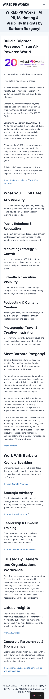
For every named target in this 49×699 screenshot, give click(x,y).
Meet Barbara (10, 446)
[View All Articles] (12, 633)
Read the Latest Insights (15, 180)
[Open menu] (44, 4)
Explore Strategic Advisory (16, 514)
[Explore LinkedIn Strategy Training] (20, 549)
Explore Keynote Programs (16, 484)
